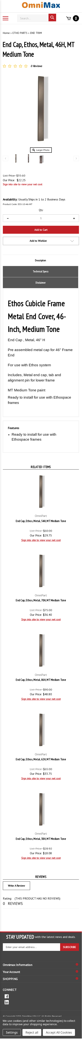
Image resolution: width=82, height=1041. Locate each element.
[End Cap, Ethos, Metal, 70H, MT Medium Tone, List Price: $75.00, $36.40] (40, 571)
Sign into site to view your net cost (22, 184)
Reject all (31, 1032)
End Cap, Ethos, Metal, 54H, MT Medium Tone (41, 521)
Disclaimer (41, 282)
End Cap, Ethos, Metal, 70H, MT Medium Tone (41, 600)
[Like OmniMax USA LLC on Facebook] (41, 996)
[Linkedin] (41, 1002)
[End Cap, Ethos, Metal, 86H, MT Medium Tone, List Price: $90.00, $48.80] (40, 650)
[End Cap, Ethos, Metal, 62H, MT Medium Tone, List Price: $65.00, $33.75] (40, 730)
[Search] (52, 17)
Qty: (41, 210)
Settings (12, 1032)
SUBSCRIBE (69, 947)
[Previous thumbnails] (5, 158)
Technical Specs (40, 271)
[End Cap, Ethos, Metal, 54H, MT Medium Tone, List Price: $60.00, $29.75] (40, 492)
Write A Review (16, 885)
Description (40, 260)
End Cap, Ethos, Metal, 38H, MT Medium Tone (41, 839)
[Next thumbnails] (76, 158)
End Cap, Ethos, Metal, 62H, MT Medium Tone (41, 759)
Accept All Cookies (59, 1032)
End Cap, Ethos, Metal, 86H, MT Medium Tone (41, 680)
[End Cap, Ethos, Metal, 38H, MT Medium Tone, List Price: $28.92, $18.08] (40, 809)
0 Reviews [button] (36, 66)
